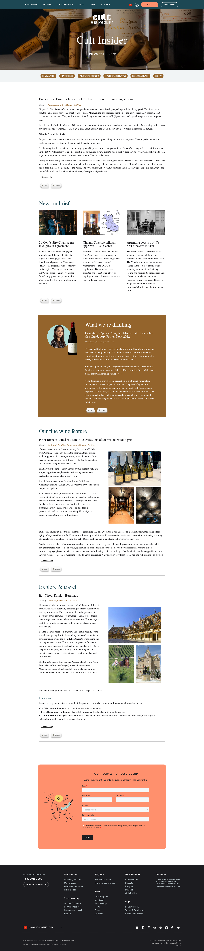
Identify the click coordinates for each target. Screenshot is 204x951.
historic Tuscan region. (94, 279)
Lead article (48, 76)
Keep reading (47, 176)
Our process (70, 883)
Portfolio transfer (72, 907)
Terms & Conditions (134, 910)
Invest (150, 5)
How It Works (31, 4)
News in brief (67, 76)
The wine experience (105, 883)
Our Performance (65, 4)
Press (97, 910)
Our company (101, 897)
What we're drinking (89, 76)
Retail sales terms (134, 914)
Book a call (106, 4)
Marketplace (170, 5)
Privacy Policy (132, 907)
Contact (99, 914)
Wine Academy (132, 874)
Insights (129, 886)
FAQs (97, 907)
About (81, 4)
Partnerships (101, 903)
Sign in (67, 914)
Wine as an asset (103, 880)
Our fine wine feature (115, 76)
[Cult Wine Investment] (102, 21)
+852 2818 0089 (32, 878)
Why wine (47, 4)
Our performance (72, 903)
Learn (92, 4)
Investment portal (73, 910)
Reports (129, 883)
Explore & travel (140, 76)
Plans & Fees (70, 890)
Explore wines (132, 880)
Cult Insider (131, 893)
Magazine (130, 890)
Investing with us (72, 880)
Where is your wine (73, 886)
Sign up (158, 76)
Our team (99, 900)
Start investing (71, 898)
